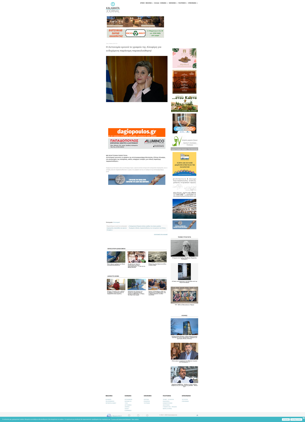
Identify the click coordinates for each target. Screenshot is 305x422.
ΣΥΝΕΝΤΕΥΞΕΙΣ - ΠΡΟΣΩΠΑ (170, 406)
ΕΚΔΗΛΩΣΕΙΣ (166, 401)
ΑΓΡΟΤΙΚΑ (146, 399)
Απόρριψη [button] (286, 419)
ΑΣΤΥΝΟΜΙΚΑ (128, 405)
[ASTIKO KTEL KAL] (184, 164)
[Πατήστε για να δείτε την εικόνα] (137, 79)
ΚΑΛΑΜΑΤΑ (108, 399)
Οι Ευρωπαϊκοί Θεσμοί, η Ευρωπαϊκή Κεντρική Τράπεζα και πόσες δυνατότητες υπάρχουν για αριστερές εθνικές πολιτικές (184, 337)
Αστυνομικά (116, 222)
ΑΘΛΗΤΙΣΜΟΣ (166, 405)
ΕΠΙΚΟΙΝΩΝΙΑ (185, 401)
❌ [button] (304, 418)
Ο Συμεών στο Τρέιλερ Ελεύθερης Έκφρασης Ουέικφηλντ (184, 258)
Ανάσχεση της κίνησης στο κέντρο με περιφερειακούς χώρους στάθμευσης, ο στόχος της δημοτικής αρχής (136, 293)
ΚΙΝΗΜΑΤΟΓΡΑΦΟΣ (167, 403)
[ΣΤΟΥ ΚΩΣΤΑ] (184, 104)
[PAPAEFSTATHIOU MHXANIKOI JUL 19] (184, 209)
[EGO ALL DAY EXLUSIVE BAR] (135, 22)
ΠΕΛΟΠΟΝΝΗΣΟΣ (110, 401)
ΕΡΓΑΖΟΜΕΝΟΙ (128, 399)
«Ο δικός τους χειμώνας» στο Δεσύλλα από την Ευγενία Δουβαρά (184, 282)
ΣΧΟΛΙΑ (127, 408)
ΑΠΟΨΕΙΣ (127, 406)
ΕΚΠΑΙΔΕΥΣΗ (128, 401)
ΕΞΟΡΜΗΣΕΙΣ (128, 410)
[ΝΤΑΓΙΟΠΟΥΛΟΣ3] (136, 133)
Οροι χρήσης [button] (135, 419)
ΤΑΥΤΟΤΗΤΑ (185, 399)
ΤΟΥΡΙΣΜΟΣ (147, 403)
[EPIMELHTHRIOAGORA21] (184, 225)
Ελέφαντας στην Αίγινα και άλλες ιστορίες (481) (157, 264)
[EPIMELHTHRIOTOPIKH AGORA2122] (136, 180)
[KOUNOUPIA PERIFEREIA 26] (184, 124)
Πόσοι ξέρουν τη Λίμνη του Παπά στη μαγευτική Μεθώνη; (116, 264)
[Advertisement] (137, 115)
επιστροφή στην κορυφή (161, 234)
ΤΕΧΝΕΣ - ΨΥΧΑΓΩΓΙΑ (168, 399)
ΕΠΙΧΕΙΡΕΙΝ (147, 401)
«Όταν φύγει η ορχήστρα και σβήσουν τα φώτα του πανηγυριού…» (184, 361)
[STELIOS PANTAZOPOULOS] (184, 188)
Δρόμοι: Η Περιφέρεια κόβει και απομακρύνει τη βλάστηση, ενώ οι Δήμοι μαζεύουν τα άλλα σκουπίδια (157, 293)
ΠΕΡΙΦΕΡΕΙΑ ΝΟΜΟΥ (111, 403)
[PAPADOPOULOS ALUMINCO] (136, 144)
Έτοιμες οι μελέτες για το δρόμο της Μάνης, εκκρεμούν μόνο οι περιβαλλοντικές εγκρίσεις (115, 292)
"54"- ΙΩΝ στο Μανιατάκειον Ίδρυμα (184, 304)
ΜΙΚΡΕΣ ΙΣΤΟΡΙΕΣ (167, 408)
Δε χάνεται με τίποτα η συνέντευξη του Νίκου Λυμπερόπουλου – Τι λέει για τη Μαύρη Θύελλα (136, 265)
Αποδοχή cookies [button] (296, 419)
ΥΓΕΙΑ (126, 403)
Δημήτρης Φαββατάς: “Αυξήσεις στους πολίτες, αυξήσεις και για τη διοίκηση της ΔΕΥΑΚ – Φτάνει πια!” (184, 385)
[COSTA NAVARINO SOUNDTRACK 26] (184, 82)
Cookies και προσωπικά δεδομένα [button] (121, 419)
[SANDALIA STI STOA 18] (184, 59)
